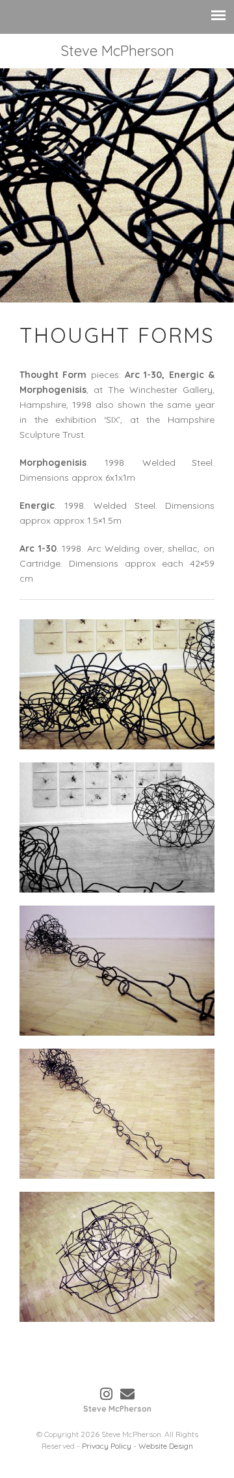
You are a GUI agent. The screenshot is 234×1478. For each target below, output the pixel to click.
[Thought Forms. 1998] (117, 684)
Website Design (165, 1446)
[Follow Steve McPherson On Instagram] (106, 1394)
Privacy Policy (106, 1446)
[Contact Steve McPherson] (127, 1394)
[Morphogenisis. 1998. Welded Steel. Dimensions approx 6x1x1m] (117, 971)
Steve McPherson (117, 51)
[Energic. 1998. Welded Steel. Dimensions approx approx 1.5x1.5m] (117, 1257)
